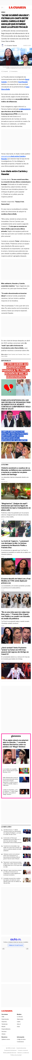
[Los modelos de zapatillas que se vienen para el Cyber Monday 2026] (24, 771)
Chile (3, 12)
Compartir (5, 71)
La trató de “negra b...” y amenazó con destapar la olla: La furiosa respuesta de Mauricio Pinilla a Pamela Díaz (15, 544)
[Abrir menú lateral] (2, 7)
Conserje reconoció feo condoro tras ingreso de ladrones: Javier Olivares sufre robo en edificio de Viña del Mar (12, 881)
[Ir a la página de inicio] (17, 7)
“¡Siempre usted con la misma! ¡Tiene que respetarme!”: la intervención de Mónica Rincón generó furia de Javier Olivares (11, 856)
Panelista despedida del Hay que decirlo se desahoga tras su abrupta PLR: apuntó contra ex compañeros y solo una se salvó (16, 404)
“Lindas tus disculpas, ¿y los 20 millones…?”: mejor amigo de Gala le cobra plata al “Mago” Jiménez (10, 792)
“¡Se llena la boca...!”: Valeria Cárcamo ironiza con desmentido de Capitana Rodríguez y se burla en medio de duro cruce (12, 832)
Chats (24, 354)
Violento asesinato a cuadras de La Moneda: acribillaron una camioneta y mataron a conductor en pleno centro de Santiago (16, 471)
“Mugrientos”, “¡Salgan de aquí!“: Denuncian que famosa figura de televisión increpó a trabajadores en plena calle (16, 507)
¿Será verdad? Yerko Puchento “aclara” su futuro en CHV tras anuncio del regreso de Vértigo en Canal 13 (15, 651)
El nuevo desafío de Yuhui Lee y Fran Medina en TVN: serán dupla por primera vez (16, 581)
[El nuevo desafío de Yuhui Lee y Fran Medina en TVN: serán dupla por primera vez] (16, 600)
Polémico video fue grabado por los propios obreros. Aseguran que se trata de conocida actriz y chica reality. (15, 515)
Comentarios (14, 71)
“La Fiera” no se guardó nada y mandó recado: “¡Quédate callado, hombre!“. (15, 622)
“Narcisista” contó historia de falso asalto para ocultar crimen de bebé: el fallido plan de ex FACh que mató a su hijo (12, 864)
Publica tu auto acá (16, 945)
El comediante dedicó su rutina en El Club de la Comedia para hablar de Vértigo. (15, 658)
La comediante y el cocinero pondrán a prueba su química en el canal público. (15, 587)
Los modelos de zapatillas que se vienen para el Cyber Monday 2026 (10, 770)
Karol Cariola (11, 354)
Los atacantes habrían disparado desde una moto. (14, 478)
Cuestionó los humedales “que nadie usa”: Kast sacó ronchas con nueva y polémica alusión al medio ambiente (12, 848)
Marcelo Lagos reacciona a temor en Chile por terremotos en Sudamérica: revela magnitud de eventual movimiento (12, 873)
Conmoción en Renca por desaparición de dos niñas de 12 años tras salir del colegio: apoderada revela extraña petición (12, 840)
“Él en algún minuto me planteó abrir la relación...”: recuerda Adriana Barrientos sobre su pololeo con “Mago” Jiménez (15, 743)
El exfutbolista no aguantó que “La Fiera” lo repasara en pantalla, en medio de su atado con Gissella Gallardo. (16, 552)
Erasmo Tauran (12, 46)
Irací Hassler (19, 354)
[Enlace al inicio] (16, 736)
